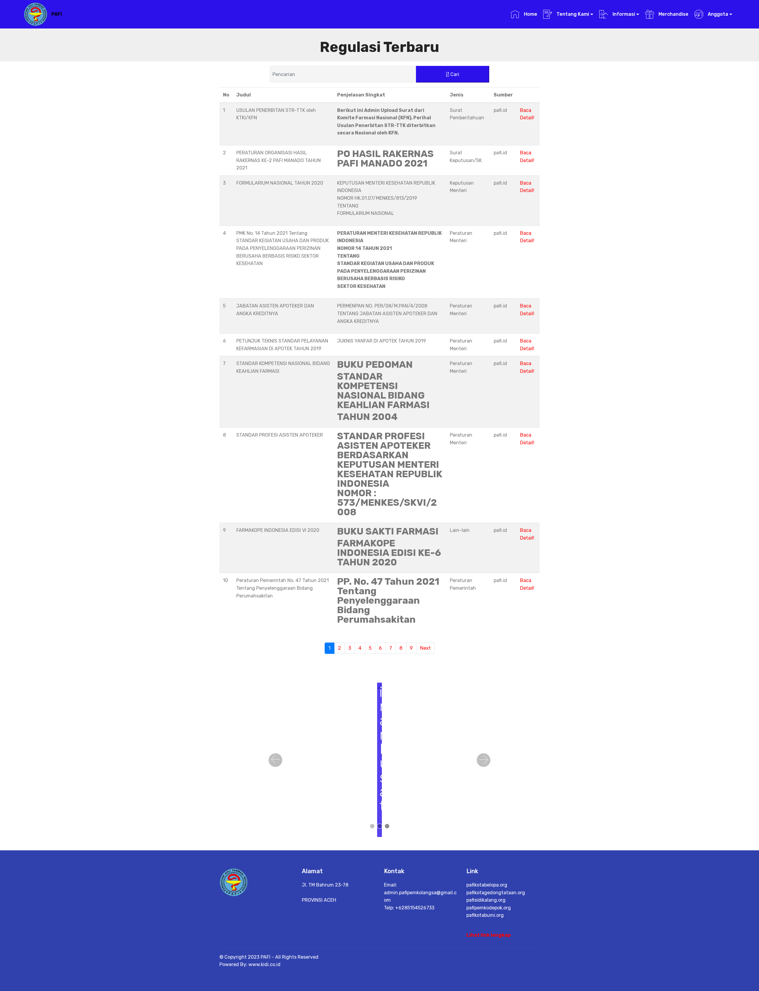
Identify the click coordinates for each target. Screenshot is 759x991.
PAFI (56, 14)
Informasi (623, 14)
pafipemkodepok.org (488, 908)
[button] (275, 760)
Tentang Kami (572, 14)
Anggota (717, 14)
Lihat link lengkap (488, 935)
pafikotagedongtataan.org (495, 892)
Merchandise (672, 14)
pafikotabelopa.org (486, 885)
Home (530, 14)
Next (425, 648)
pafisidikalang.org (486, 900)
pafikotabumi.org (485, 915)
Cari (454, 74)
